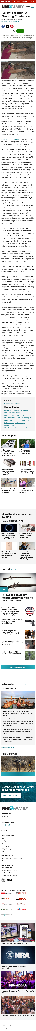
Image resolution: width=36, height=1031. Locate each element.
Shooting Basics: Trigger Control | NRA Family (25, 535)
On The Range (15, 21)
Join (14, 2)
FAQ (11, 1025)
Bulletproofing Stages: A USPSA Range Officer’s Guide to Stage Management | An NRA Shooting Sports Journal (18, 740)
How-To (7, 21)
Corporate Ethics (25, 1023)
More (12, 569)
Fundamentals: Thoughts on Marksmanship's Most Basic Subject (17, 416)
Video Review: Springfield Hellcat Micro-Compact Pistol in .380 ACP (12, 643)
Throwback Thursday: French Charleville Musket (17, 596)
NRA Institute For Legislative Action (11, 858)
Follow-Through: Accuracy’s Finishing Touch (14, 424)
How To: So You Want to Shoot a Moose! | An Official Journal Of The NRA (18, 713)
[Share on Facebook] (3, 25)
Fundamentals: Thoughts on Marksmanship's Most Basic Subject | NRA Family (26, 555)
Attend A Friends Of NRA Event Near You (17, 1016)
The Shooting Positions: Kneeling (16, 428)
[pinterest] (12, 25)
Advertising (4, 819)
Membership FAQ (6, 873)
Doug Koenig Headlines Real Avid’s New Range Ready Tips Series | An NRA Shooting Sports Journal (17, 731)
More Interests (19, 685)
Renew (19, 2)
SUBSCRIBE (11, 795)
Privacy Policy (4, 1023)
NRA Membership (6, 868)
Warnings (3, 1025)
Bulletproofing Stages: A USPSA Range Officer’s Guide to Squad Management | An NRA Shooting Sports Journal (18, 723)
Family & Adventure (11, 603)
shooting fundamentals (12, 403)
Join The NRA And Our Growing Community (13, 967)
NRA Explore (5, 861)
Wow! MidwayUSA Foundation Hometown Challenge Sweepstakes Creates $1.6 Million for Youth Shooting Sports (10, 611)
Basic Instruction (8, 689)
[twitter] (7, 25)
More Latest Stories (22, 667)
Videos (3, 852)
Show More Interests (22, 774)
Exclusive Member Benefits (9, 870)
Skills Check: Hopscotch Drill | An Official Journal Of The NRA (8, 554)
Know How (6, 718)
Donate (24, 2)
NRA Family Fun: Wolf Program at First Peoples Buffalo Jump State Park (10, 632)
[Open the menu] (32, 6)
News (3, 21)
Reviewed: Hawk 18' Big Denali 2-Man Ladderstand (11, 653)
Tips (16, 718)
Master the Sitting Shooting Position (17, 420)
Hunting (3, 841)
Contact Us (4, 816)
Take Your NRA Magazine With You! (15, 943)
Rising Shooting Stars (7, 849)
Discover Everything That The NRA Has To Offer (17, 992)
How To (12, 718)
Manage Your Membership (9, 876)
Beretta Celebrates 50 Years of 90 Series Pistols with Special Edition (11, 621)
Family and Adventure (7, 836)
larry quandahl (21, 402)
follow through (9, 402)
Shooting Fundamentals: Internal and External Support (16, 411)
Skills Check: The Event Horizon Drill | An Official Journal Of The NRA (8, 536)
